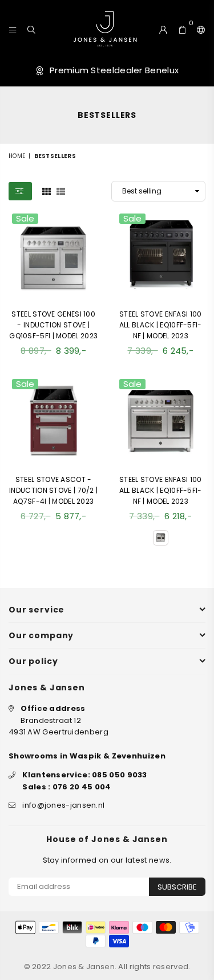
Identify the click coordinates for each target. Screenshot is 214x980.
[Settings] (198, 28)
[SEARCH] (31, 28)
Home (17, 156)
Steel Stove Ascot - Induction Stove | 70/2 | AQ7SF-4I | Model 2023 (53, 490)
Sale (25, 219)
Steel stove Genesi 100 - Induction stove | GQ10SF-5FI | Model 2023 (53, 325)
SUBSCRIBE (177, 887)
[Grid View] (47, 190)
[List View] (61, 190)
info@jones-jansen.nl (63, 805)
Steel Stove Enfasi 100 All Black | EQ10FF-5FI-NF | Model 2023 (160, 325)
